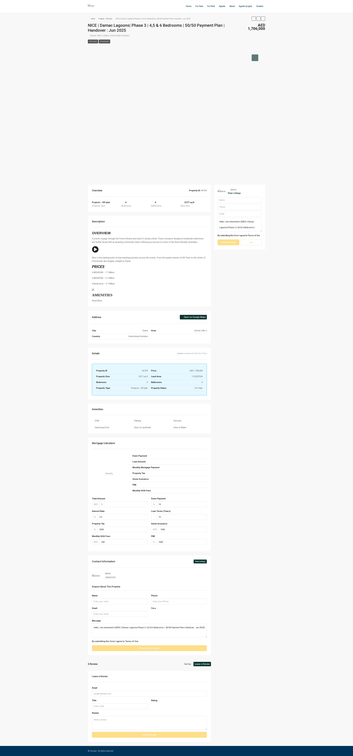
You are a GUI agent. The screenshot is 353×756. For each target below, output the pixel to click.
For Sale (199, 6)
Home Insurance (159, 523)
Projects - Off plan (105, 19)
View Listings (200, 561)
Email (94, 608)
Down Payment (158, 498)
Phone (154, 595)
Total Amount (98, 498)
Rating (154, 700)
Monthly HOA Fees (101, 536)
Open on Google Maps (194, 317)
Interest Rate (98, 511)
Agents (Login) (245, 6)
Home (188, 6)
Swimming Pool (102, 427)
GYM (97, 420)
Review (95, 713)
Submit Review (149, 735)
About (232, 6)
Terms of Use (131, 641)
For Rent (211, 6)
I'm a (153, 608)
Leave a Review (202, 664)
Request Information (149, 648)
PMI (153, 536)
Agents (222, 6)
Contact (259, 6)
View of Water (179, 427)
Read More (97, 300)
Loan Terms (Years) (161, 511)
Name (95, 595)
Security (177, 420)
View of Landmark (142, 427)
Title (94, 700)
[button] (254, 19)
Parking (137, 420)
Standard (104, 41)
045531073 (110, 577)
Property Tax (98, 523)
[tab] (255, 57)
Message (96, 621)
